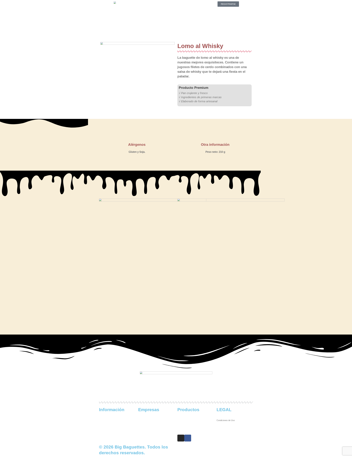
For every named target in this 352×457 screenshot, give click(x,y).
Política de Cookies (225, 424)
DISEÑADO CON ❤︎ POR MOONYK (212, 447)
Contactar (176, 11)
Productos (175, 4)
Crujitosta (181, 424)
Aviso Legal (222, 417)
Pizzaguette (182, 427)
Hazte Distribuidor (146, 417)
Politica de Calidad (107, 427)
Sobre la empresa (107, 417)
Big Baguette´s (184, 417)
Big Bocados (183, 420)
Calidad (192, 4)
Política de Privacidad (226, 427)
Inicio (158, 4)
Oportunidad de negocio (149, 420)
